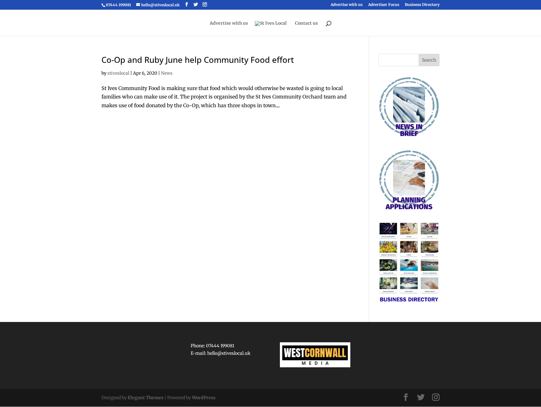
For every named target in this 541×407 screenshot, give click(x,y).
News (167, 73)
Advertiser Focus (383, 5)
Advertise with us (347, 5)
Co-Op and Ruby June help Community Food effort (197, 59)
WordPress (203, 397)
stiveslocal (118, 73)
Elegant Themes (145, 397)
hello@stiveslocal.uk (228, 353)
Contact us (306, 23)
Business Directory (422, 5)
